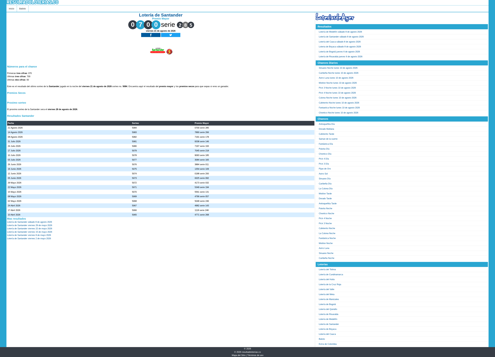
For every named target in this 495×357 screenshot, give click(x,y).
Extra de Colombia (328, 344)
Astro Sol (323, 174)
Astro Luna (324, 248)
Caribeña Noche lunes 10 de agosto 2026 (338, 73)
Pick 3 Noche (325, 223)
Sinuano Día (325, 178)
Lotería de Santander (329, 324)
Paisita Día (324, 149)
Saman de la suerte (328, 139)
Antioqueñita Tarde (328, 203)
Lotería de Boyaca (327, 329)
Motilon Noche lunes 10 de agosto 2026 (338, 83)
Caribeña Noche (326, 258)
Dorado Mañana (326, 129)
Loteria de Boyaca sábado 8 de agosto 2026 (340, 46)
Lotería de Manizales (329, 299)
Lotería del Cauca (327, 334)
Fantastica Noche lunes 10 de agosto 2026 (339, 107)
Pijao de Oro (325, 168)
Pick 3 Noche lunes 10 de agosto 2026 (337, 88)
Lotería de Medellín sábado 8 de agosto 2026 (340, 32)
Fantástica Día (326, 144)
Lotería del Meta (326, 294)
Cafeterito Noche (327, 228)
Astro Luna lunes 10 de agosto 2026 (336, 78)
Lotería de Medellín (328, 319)
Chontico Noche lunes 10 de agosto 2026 (338, 112)
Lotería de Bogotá (327, 304)
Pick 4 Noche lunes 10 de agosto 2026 (337, 93)
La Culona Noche (327, 233)
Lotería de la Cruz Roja (330, 284)
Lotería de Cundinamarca (331, 274)
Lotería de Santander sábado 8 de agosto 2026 (341, 36)
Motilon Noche (326, 243)
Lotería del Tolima (327, 269)
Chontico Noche (326, 213)
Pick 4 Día (324, 159)
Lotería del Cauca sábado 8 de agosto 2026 (340, 42)
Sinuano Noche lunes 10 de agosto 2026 (338, 68)
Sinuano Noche (326, 253)
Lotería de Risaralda (328, 314)
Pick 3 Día (324, 164)
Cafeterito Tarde (326, 134)
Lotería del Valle (326, 289)
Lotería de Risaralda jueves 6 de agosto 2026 (340, 56)
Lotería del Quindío (328, 309)
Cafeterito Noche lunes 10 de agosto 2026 (339, 103)
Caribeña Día (325, 183)
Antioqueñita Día (327, 124)
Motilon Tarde (325, 193)
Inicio (11, 8)
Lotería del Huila (327, 279)
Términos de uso (255, 355)
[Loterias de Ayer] (335, 21)
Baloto (22, 8)
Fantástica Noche (327, 238)
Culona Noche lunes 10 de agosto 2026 (337, 98)
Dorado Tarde (325, 198)
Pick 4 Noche (325, 218)
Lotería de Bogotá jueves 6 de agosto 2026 (339, 51)
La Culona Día (325, 188)
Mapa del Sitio (238, 355)
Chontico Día (325, 154)
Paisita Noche (325, 208)
